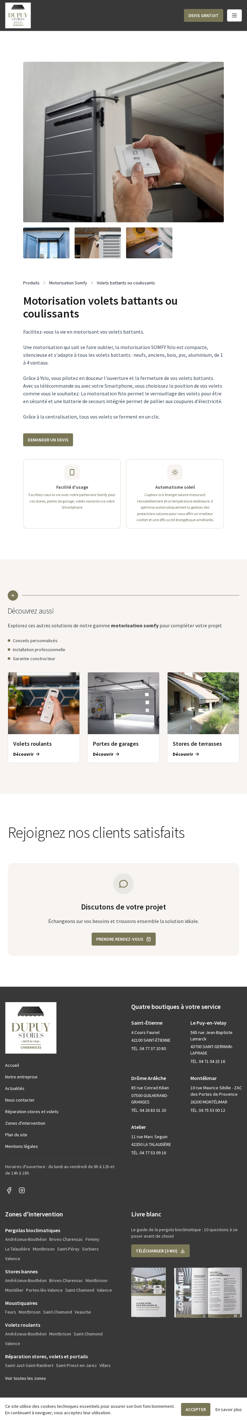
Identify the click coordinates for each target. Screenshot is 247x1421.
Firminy (92, 1239)
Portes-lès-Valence (44, 1290)
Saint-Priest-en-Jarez (76, 1365)
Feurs (10, 1312)
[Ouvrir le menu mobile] (234, 15)
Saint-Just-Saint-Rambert (29, 1365)
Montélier (14, 1290)
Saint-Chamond (79, 1290)
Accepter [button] (196, 1409)
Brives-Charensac (66, 1239)
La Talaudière (17, 1249)
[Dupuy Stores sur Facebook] (9, 1190)
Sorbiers (90, 1249)
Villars (105, 1365)
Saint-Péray (68, 1249)
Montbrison (44, 1249)
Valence (12, 1258)
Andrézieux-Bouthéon (26, 1239)
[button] (203, 15)
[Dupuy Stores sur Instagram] (22, 1190)
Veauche (83, 1312)
